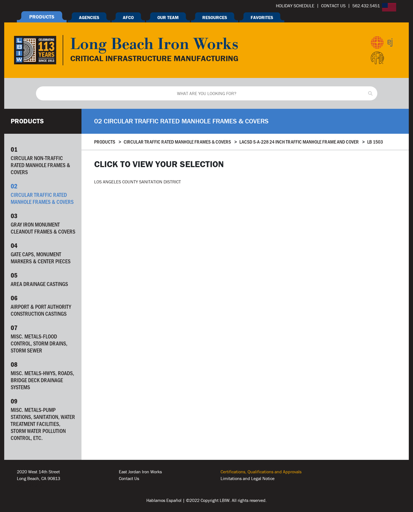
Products (104, 141)
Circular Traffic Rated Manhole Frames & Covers (177, 141)
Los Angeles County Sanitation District (137, 181)
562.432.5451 (30, 485)
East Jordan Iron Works (140, 471)
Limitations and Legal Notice (247, 478)
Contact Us (129, 478)
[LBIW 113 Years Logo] (35, 49)
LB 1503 (375, 141)
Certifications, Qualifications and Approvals (261, 471)
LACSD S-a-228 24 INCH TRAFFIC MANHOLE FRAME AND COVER (299, 141)
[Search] (370, 93)
